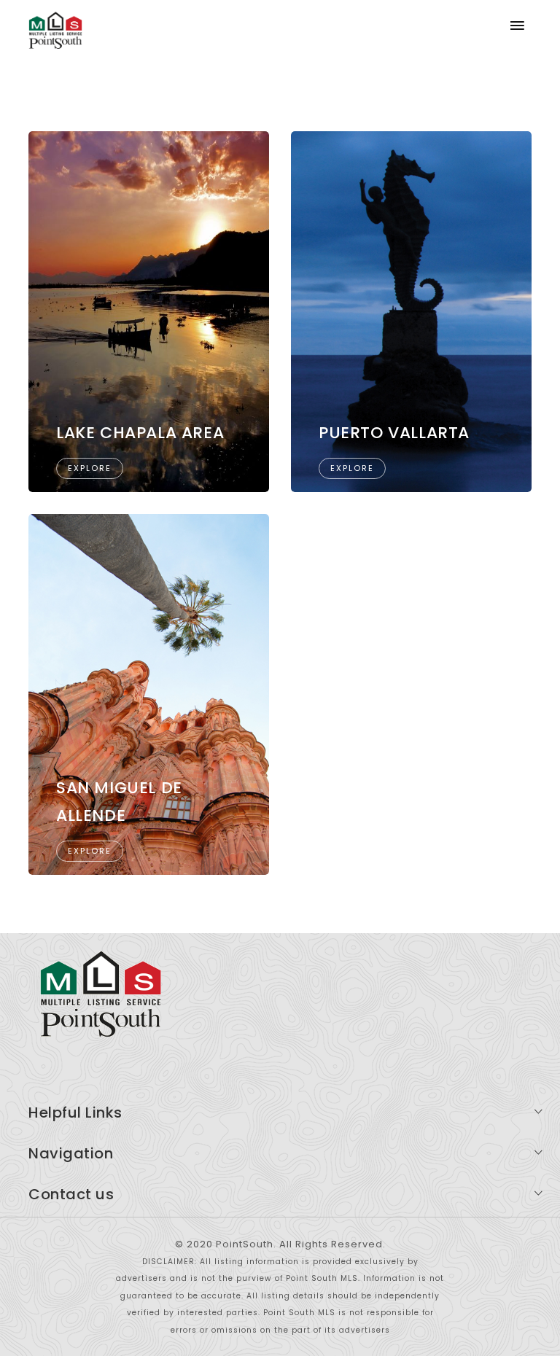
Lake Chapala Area (140, 432)
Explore (90, 468)
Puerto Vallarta (394, 432)
